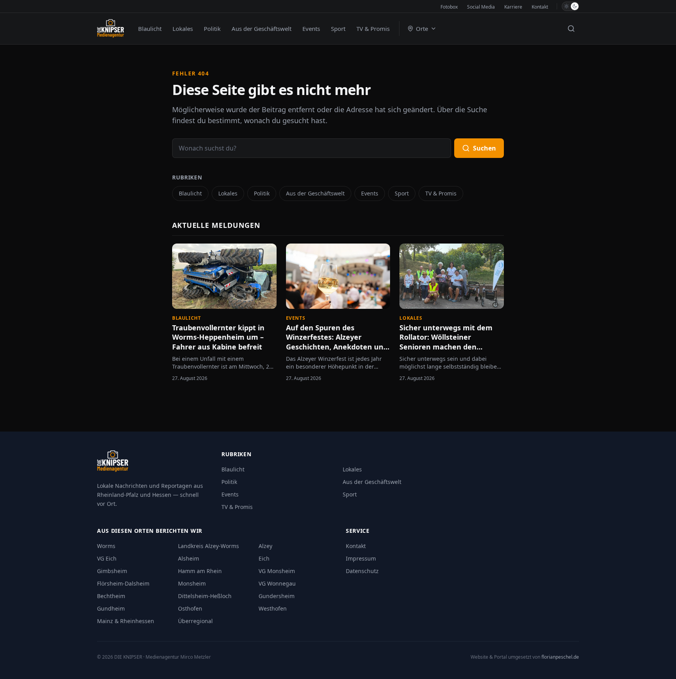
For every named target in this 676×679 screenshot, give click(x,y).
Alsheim (188, 558)
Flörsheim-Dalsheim (123, 583)
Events (311, 28)
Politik (212, 28)
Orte (422, 28)
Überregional (195, 621)
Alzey (265, 546)
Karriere (513, 7)
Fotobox (449, 7)
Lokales (183, 28)
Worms (106, 546)
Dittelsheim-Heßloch (205, 596)
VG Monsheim (277, 571)
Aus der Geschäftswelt (261, 28)
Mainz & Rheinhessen (125, 621)
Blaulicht (150, 28)
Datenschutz (362, 571)
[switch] (570, 6)
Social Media (481, 7)
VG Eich (107, 558)
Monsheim (192, 583)
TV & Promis (373, 28)
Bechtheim (111, 596)
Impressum (361, 558)
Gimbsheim (112, 571)
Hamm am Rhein (200, 571)
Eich (264, 558)
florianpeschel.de (560, 657)
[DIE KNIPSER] (110, 28)
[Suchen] (571, 28)
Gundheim (111, 608)
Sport (338, 28)
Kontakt (540, 7)
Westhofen (273, 608)
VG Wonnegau (277, 583)
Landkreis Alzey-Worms (208, 546)
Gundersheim (277, 596)
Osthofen (190, 608)
